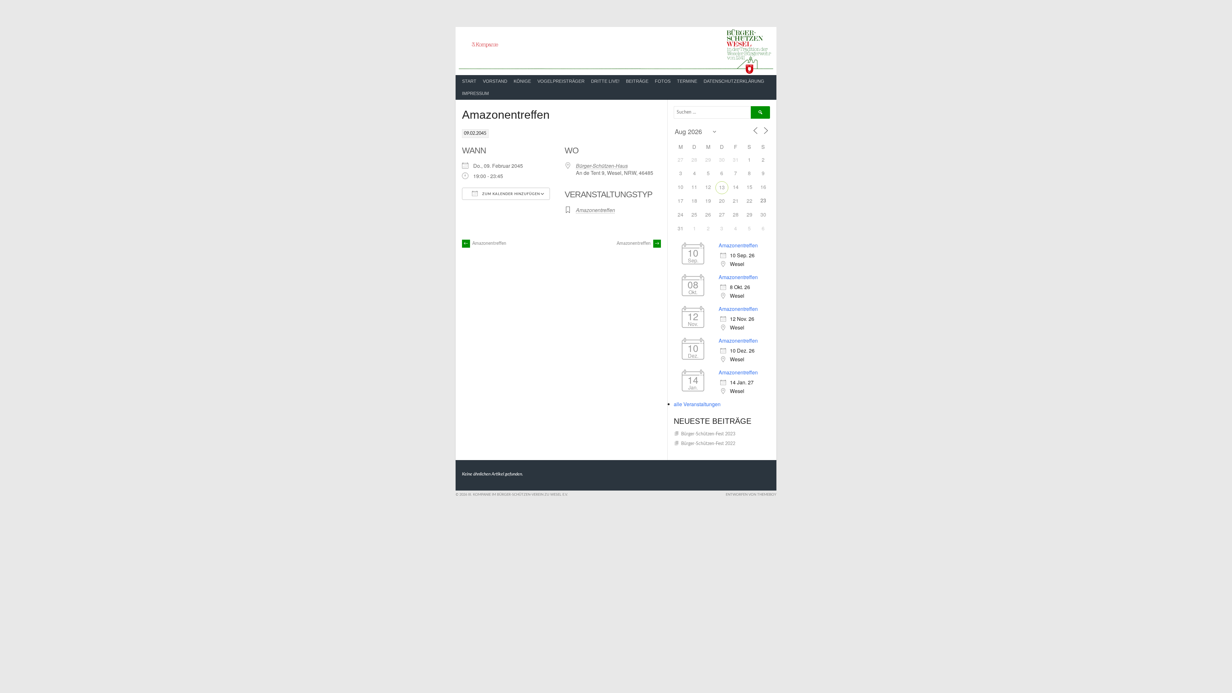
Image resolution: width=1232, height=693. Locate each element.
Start (469, 81)
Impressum (475, 93)
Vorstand (495, 81)
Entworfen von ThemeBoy (751, 494)
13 (722, 187)
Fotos (663, 81)
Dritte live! (605, 81)
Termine (687, 81)
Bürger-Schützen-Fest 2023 (708, 434)
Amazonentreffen (595, 210)
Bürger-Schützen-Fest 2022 (708, 443)
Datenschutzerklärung (734, 81)
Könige (522, 81)
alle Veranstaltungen (697, 404)
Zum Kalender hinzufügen (510, 194)
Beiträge (637, 81)
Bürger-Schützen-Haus (602, 165)
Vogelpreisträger (561, 81)
